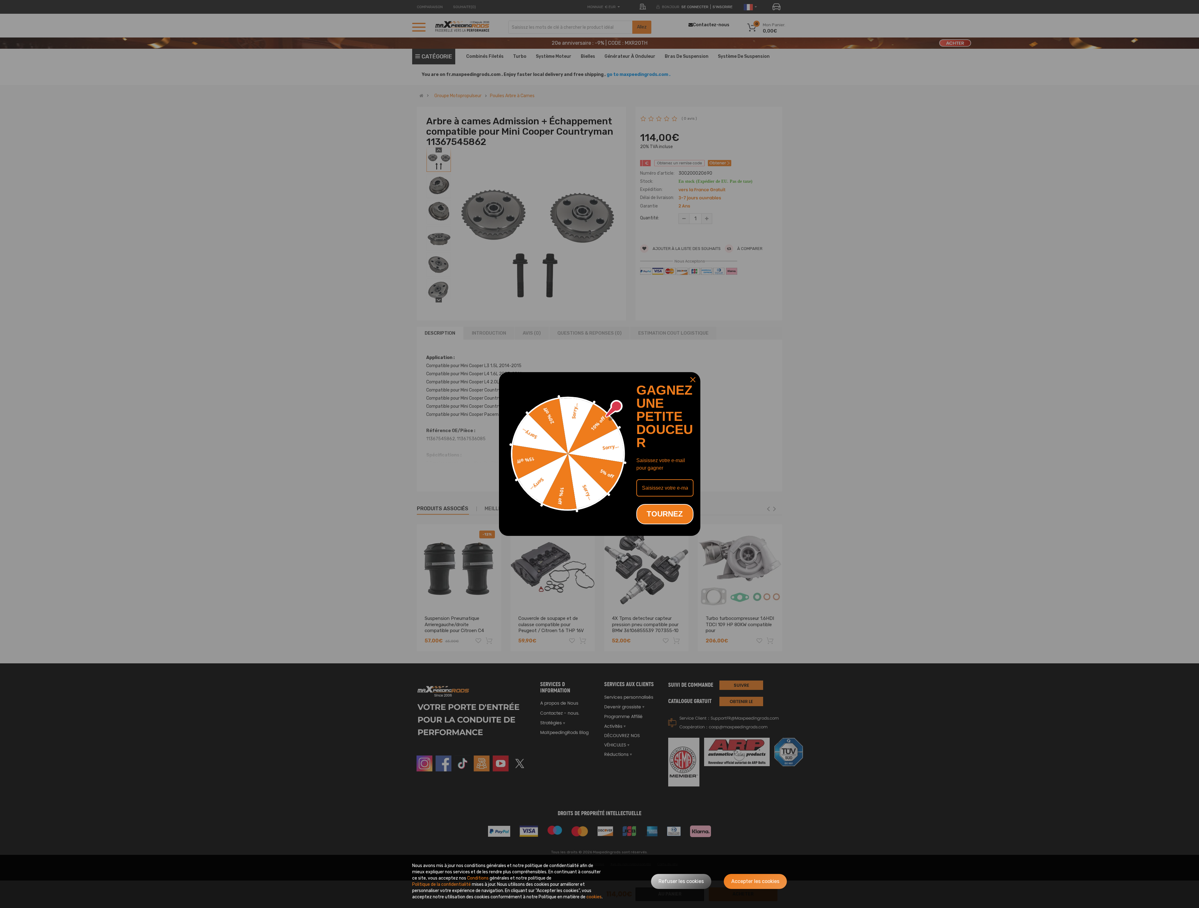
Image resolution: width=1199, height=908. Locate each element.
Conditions (478, 878)
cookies (594, 897)
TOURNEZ (665, 514)
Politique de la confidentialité (441, 884)
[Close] (692, 379)
